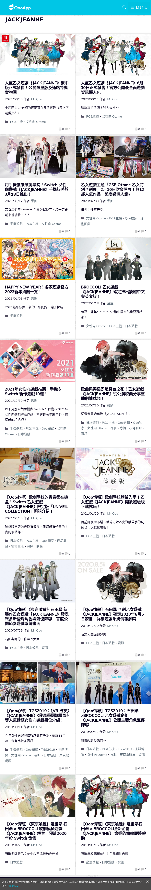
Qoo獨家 (131, 218)
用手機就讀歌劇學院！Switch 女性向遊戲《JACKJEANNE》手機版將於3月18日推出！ (37, 189)
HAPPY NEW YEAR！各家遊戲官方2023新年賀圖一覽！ (36, 289)
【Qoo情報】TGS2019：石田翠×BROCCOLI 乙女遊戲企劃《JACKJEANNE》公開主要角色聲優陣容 (113, 717)
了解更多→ (12, 886)
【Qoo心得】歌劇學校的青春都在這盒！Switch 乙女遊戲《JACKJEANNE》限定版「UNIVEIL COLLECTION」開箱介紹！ (36, 504)
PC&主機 (16, 122)
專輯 (123, 428)
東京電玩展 (127, 755)
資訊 (84, 434)
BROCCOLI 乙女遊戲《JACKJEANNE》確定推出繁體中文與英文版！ (113, 292)
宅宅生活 (17, 546)
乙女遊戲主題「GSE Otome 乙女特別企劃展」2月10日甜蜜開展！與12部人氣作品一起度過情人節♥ (112, 189)
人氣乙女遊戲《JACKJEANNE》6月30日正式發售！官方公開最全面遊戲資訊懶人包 (113, 87)
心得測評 (135, 428)
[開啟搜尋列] (124, 7)
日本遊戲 (131, 326)
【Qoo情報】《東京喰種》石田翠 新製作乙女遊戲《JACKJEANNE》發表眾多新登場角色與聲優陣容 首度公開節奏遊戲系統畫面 (37, 616)
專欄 (113, 428)
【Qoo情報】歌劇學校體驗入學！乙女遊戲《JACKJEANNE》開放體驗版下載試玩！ (113, 502)
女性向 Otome (36, 122)
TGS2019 (48, 749)
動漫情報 (92, 862)
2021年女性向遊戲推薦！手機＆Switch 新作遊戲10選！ (33, 391)
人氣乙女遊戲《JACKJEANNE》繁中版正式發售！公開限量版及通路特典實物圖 (37, 87)
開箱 (39, 546)
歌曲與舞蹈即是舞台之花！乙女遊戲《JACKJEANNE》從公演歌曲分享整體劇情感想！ (113, 394)
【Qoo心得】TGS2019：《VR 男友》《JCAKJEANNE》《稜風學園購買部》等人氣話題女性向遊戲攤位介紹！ (37, 715)
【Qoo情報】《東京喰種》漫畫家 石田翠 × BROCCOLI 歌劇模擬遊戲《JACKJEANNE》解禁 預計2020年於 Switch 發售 (36, 831)
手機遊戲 (16, 224)
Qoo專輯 (124, 422)
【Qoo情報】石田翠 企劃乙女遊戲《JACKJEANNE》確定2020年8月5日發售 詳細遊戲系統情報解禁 (112, 614)
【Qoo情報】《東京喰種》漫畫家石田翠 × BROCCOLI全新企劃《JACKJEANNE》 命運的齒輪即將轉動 (113, 831)
